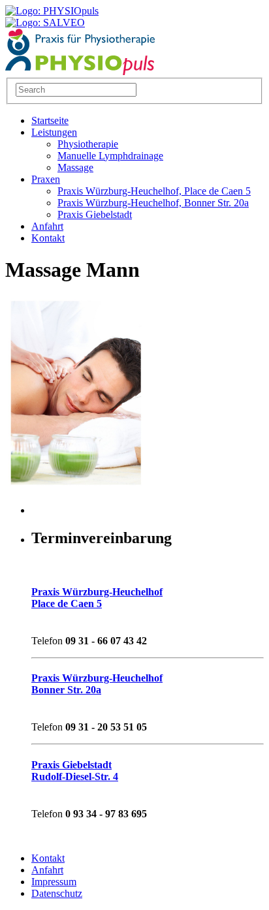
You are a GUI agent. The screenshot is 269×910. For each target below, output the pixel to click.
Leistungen (54, 132)
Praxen (45, 179)
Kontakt (48, 237)
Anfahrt (47, 226)
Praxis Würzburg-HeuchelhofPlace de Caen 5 (97, 597)
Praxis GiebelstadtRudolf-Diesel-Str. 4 (74, 770)
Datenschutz (56, 893)
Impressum (53, 881)
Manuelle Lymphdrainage (110, 155)
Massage (75, 167)
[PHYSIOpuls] (80, 71)
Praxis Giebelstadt (94, 214)
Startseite (50, 120)
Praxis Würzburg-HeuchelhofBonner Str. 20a (97, 683)
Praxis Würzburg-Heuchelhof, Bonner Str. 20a (153, 202)
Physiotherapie (87, 143)
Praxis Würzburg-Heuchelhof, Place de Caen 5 (154, 190)
